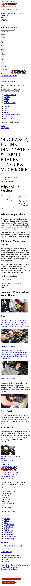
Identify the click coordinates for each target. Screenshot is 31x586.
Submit (17, 91)
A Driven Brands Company (13, 557)
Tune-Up (6, 521)
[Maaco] (5, 495)
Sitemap (11, 460)
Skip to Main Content (8, 2)
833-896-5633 (5, 69)
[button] (16, 582)
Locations (10, 95)
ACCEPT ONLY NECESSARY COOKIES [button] (12, 579)
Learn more (17, 574)
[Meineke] (6, 493)
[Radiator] (7, 503)
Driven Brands (14, 488)
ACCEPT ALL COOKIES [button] (8, 582)
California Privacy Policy (9, 474)
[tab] (15, 508)
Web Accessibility (7, 478)
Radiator (6, 529)
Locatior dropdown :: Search (10, 89)
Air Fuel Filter (8, 531)
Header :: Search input (8, 13)
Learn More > (5, 445)
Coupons (7, 97)
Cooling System (9, 525)
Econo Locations (9, 511)
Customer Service (9, 103)
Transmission (8, 533)
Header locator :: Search (9, 27)
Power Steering (9, 539)
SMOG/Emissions (10, 537)
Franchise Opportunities (9, 466)
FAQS (3, 464)
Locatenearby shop (5, 127)
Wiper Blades (8, 535)
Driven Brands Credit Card (13, 546)
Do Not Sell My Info (8, 476)
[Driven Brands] (8, 492)
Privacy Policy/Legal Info (9, 472)
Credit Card (4, 460)
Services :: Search (7, 283)
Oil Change (7, 519)
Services (6, 99)
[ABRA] (5, 501)
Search (2, 17)
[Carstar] (6, 499)
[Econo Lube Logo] (9, 6)
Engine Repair (8, 527)
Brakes (6, 523)
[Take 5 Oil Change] (5, 497)
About (6, 101)
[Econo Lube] (9, 470)
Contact (7, 464)
